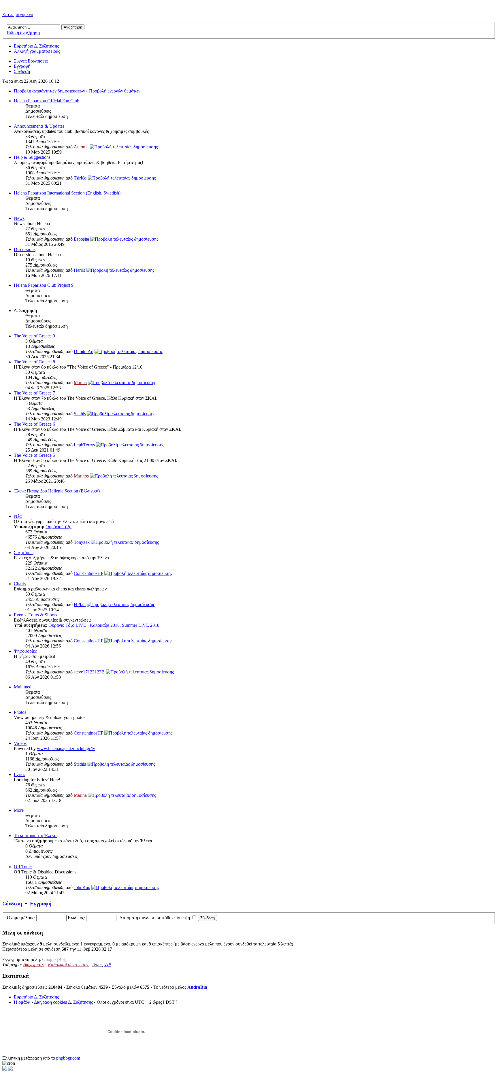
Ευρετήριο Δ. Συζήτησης (36, 46)
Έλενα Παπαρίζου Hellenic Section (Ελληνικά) (57, 490)
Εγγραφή (22, 66)
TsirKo (80, 177)
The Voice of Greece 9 (34, 335)
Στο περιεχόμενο (17, 14)
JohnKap (82, 887)
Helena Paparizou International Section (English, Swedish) (67, 192)
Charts (20, 583)
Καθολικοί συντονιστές (68, 964)
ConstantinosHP (88, 573)
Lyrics (19, 774)
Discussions (24, 249)
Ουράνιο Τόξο (58, 526)
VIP (107, 964)
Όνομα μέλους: (21, 917)
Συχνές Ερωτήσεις (31, 60)
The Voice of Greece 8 (34, 361)
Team (97, 964)
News (19, 218)
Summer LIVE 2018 (140, 625)
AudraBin (197, 987)
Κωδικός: (76, 917)
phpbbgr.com (68, 1058)
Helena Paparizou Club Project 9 (43, 285)
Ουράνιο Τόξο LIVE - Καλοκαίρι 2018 (84, 625)
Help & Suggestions (32, 157)
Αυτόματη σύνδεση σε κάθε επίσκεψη (155, 917)
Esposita (81, 239)
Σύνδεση (22, 71)
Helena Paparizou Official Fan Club (46, 100)
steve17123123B (89, 671)
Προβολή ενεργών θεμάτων (114, 90)
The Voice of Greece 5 (34, 455)
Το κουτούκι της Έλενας (36, 835)
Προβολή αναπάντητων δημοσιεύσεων (49, 90)
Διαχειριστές (34, 964)
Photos (20, 712)
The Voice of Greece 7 (34, 392)
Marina (80, 382)
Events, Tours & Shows (35, 614)
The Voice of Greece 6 (34, 424)
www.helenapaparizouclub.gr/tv (66, 748)
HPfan (80, 604)
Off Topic (23, 866)
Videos (20, 743)
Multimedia (24, 686)
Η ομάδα (22, 1002)
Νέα (18, 516)
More (19, 810)
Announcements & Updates (39, 126)
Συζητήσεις (24, 552)
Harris (79, 270)
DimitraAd (83, 351)
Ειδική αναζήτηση (23, 32)
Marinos (81, 475)
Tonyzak (82, 542)
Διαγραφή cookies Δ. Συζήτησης (63, 1002)
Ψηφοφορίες (25, 651)
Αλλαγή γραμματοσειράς (37, 51)
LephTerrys (84, 444)
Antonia (81, 146)
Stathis (80, 413)
